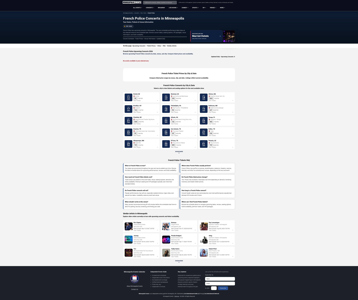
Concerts (149, 7)
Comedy (184, 7)
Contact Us (134, 289)
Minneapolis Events (128, 13)
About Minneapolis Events (135, 286)
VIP (204, 7)
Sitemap (177, 296)
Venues (212, 7)
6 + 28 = (207, 288)
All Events (137, 7)
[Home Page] (132, 2)
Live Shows (172, 7)
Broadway (161, 7)
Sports (194, 7)
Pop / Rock (143, 13)
